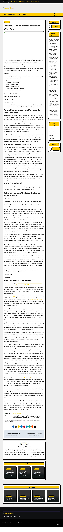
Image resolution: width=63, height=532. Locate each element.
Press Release (11, 14)
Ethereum (32, 377)
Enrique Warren (17, 29)
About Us (58, 524)
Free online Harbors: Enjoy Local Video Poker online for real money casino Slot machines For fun (54, 104)
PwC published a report (36, 299)
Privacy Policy (46, 521)
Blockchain (7, 21)
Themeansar (26, 522)
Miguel (11, 473)
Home (5, 14)
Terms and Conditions (55, 521)
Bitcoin (18, 14)
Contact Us (24, 14)
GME (14, 296)
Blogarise (20, 522)
